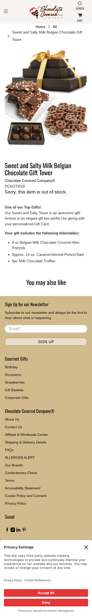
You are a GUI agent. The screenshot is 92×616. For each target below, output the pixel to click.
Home (40, 27)
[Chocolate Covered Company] (46, 12)
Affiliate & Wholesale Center (26, 435)
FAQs (9, 450)
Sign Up (46, 341)
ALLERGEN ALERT (20, 457)
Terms (9, 480)
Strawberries (15, 382)
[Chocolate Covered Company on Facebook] (7, 531)
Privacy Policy (15, 503)
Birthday (11, 367)
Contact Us (13, 427)
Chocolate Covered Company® (30, 180)
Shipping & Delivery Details (26, 442)
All (55, 27)
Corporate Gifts (17, 398)
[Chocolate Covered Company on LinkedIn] (18, 531)
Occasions (13, 375)
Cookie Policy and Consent (26, 496)
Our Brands (14, 465)
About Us (12, 419)
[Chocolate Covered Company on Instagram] (13, 531)
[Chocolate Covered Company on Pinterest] (24, 531)
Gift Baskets (14, 390)
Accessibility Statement (22, 488)
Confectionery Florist (21, 473)
